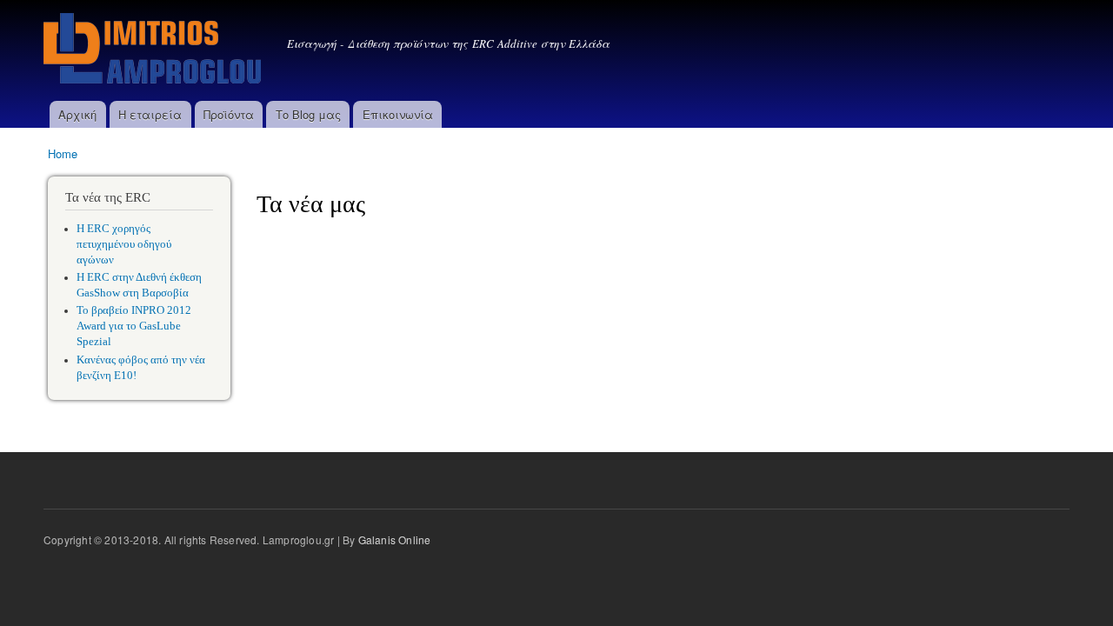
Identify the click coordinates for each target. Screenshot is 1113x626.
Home (62, 153)
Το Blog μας (308, 114)
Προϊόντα (228, 114)
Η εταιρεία (150, 114)
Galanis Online (394, 539)
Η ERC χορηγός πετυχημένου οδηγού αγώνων (124, 244)
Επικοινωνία (398, 114)
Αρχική (77, 114)
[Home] (154, 50)
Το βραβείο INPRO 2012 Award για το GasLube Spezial (134, 326)
